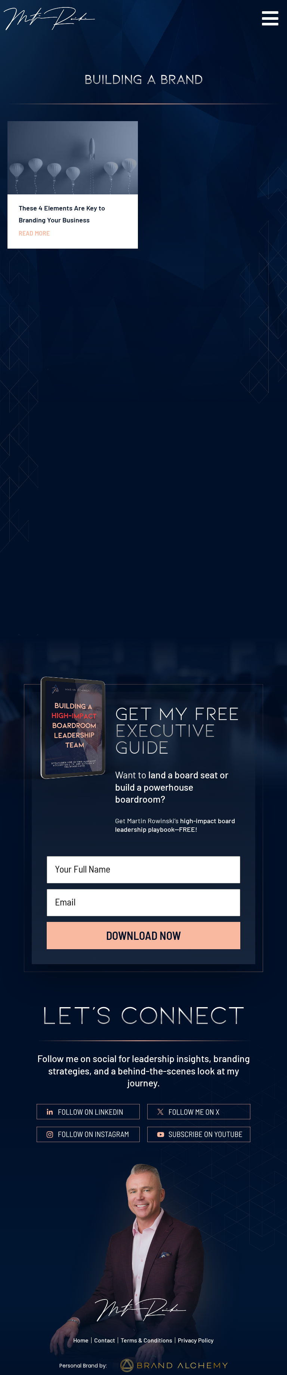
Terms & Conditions (146, 1340)
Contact (104, 1340)
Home (81, 1340)
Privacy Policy (196, 1340)
